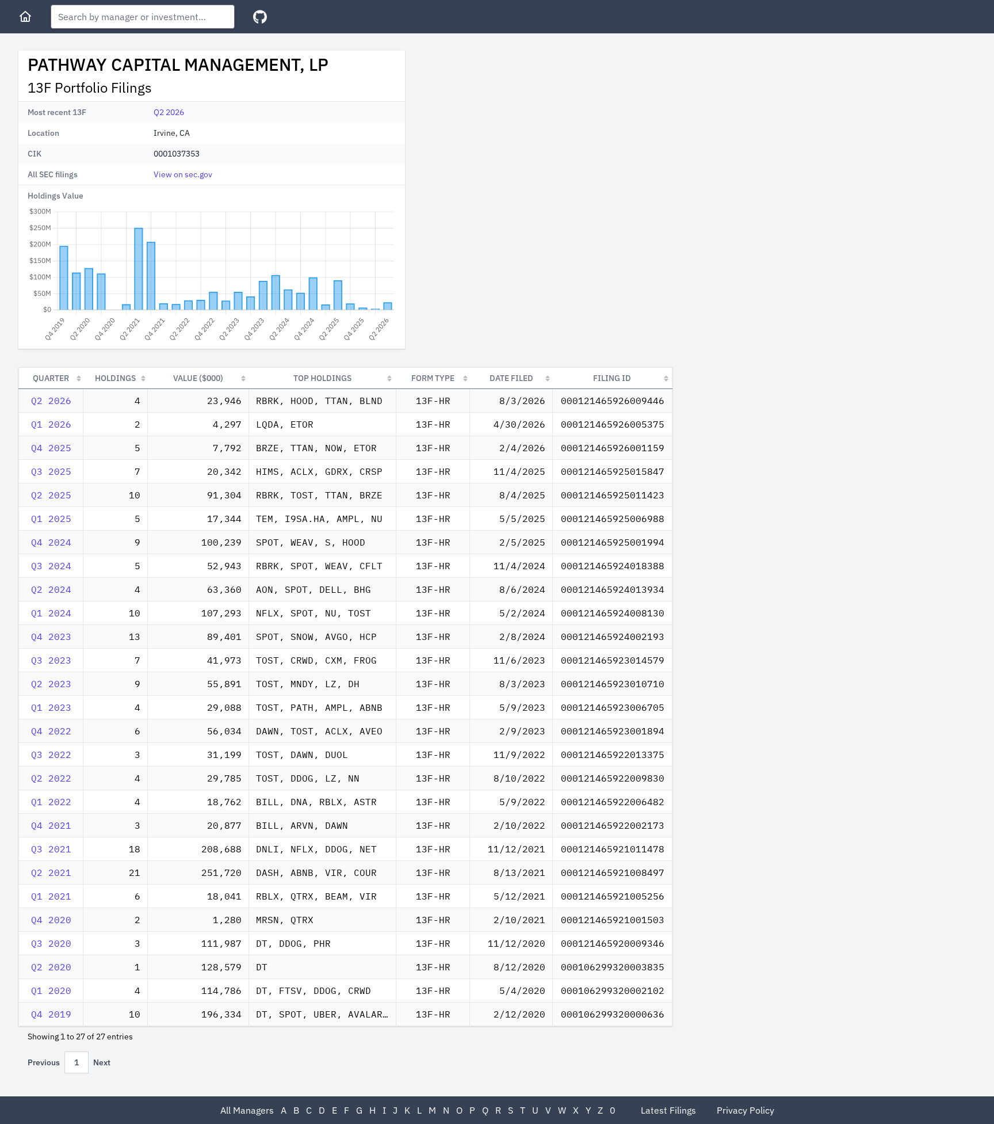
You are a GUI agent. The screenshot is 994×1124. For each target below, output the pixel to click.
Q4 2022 (51, 731)
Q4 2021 (51, 825)
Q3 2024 (51, 565)
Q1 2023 (51, 707)
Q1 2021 (51, 896)
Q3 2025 (51, 471)
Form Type (432, 378)
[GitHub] (260, 17)
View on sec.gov (183, 174)
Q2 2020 (51, 967)
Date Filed (511, 378)
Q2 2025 (51, 495)
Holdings (115, 378)
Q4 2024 (51, 542)
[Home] (25, 17)
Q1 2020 (51, 990)
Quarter (51, 378)
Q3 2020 (51, 943)
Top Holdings (322, 378)
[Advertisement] (510, 131)
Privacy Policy (745, 1110)
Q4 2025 (51, 448)
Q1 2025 (51, 518)
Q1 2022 (51, 801)
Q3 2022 (51, 754)
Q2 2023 (51, 683)
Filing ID (612, 378)
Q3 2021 (51, 849)
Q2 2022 (51, 778)
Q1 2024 (51, 613)
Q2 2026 (169, 112)
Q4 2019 (51, 1014)
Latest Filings (668, 1110)
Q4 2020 (51, 919)
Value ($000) (198, 378)
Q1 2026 (51, 424)
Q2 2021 (51, 872)
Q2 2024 (51, 589)
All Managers (247, 1110)
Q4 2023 (51, 636)
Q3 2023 (51, 660)
